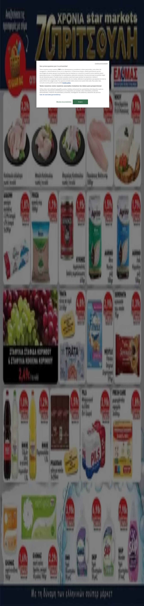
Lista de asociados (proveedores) (50, 94)
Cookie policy (66, 83)
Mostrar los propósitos (63, 102)
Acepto (80, 102)
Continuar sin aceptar (101, 63)
